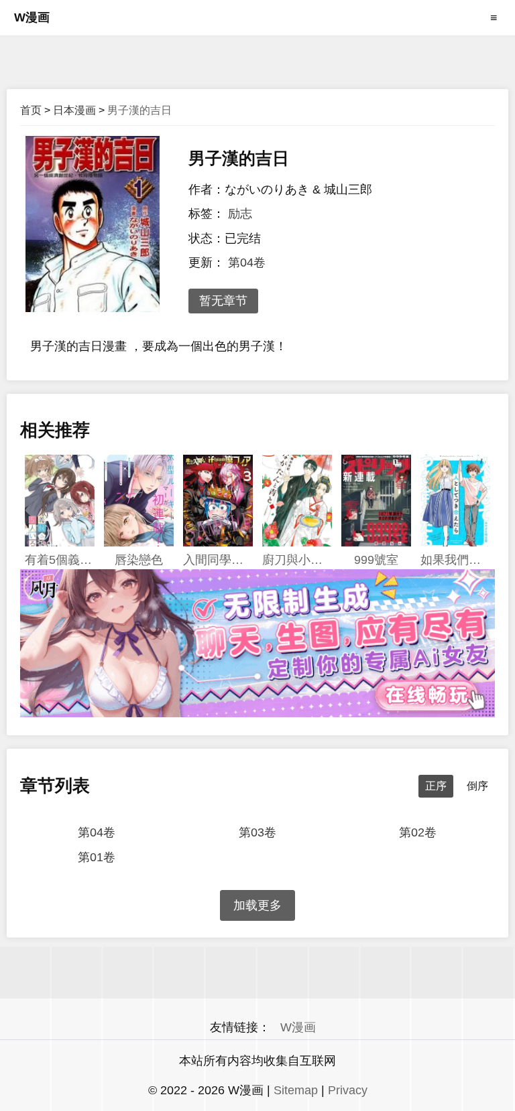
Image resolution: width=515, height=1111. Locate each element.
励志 (240, 213)
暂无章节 (223, 300)
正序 (436, 786)
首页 (31, 110)
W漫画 (32, 17)
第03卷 (257, 832)
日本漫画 (74, 110)
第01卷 (96, 857)
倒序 (477, 786)
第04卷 (247, 262)
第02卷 (418, 832)
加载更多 (257, 905)
